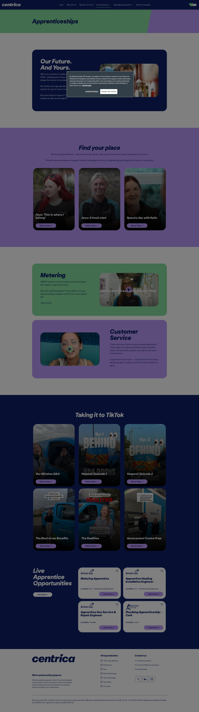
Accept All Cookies (108, 91)
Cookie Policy (87, 85)
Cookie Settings (91, 91)
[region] (100, 84)
